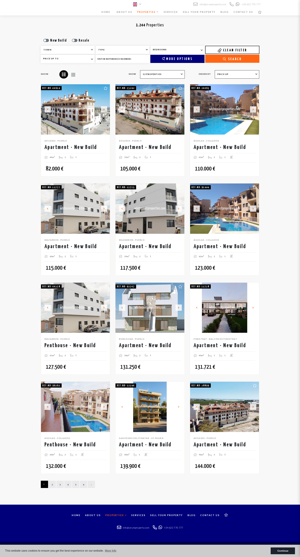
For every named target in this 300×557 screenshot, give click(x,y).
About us (124, 12)
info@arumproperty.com (212, 4)
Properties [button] (147, 12)
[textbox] (70, 50)
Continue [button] (282, 550)
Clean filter (234, 50)
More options (179, 59)
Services (171, 12)
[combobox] (68, 50)
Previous (45, 109)
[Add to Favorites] (105, 88)
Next (105, 109)
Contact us (243, 12)
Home (105, 12)
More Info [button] (110, 550)
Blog (224, 12)
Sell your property (199, 12)
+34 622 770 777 (251, 4)
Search (234, 59)
